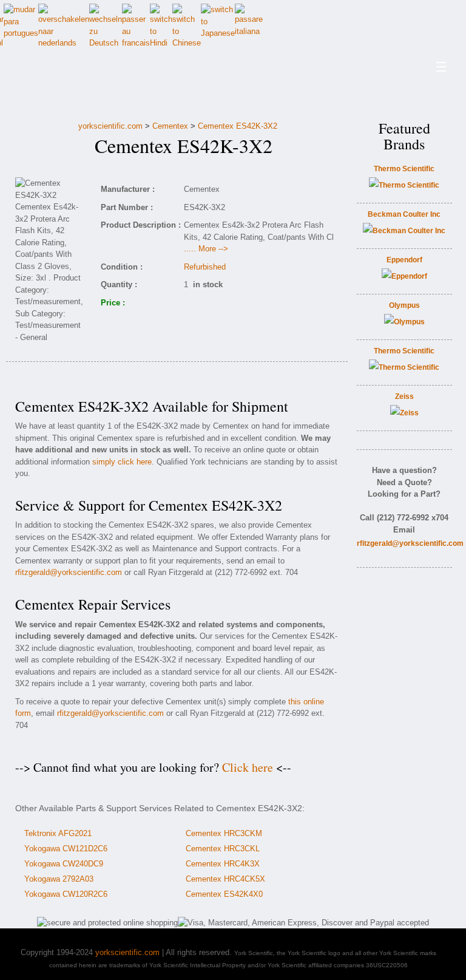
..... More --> (206, 248)
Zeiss (404, 396)
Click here (247, 767)
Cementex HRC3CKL (223, 848)
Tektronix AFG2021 (58, 833)
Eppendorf (404, 260)
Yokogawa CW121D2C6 (65, 848)
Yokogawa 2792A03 (58, 878)
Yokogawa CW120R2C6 (65, 894)
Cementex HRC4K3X (223, 863)
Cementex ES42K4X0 (224, 894)
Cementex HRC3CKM (224, 833)
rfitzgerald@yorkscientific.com (68, 572)
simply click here (122, 461)
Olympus (404, 305)
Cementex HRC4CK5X (225, 878)
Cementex (170, 126)
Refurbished (205, 266)
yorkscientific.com (110, 126)
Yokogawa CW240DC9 (63, 863)
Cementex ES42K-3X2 (237, 126)
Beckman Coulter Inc (404, 214)
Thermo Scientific (404, 169)
